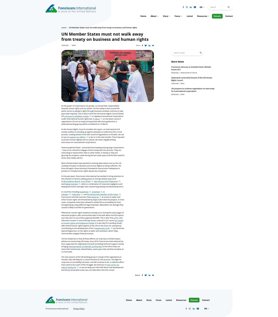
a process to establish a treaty (76, 116)
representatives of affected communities (85, 246)
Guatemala (84, 192)
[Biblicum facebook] (183, 7)
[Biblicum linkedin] (191, 7)
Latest (63, 27)
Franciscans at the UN (188, 73)
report (97, 119)
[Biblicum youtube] (195, 7)
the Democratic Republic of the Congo (102, 194)
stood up (95, 197)
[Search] (200, 53)
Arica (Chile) (86, 181)
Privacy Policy (78, 308)
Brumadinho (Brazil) (72, 181)
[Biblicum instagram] (187, 7)
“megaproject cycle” (102, 228)
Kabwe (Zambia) (71, 184)
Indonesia (76, 194)
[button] (202, 7)
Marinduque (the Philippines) (106, 181)
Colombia (96, 192)
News (74, 45)
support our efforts (78, 137)
